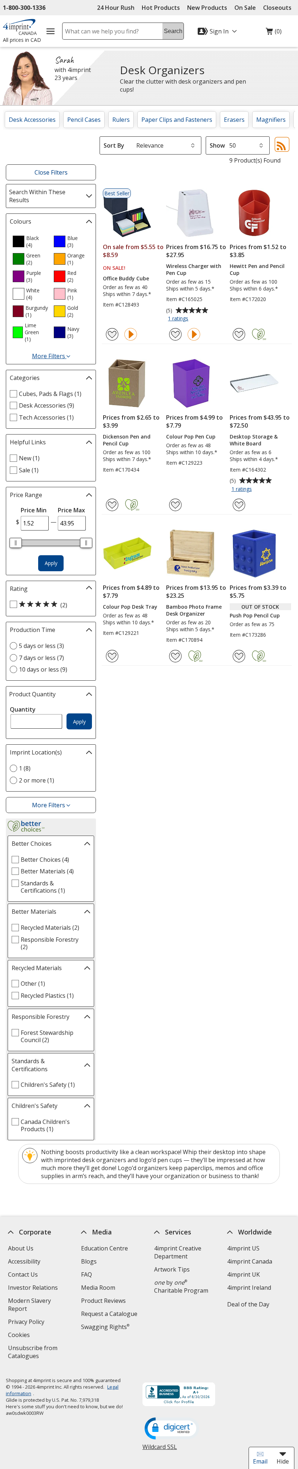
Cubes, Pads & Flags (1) (50, 393)
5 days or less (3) (41, 645)
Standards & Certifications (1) (43, 887)
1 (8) (25, 768)
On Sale (245, 8)
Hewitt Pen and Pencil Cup (257, 269)
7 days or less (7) (41, 657)
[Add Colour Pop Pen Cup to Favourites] (175, 504)
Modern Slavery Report (29, 1305)
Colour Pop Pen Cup (191, 436)
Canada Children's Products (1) (45, 1125)
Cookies (20, 1336)
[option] (30, 241)
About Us (20, 1248)
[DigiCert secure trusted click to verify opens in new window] (171, 1429)
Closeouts (277, 8)
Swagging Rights (105, 1327)
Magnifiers (271, 120)
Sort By (114, 145)
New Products (207, 8)
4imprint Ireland (249, 1288)
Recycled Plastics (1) (47, 995)
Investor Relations (34, 1288)
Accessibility (24, 1261)
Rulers (121, 120)
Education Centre (104, 1248)
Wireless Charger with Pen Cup (193, 269)
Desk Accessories (32, 120)
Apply (51, 563)
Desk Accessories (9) (46, 405)
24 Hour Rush (115, 8)
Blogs (89, 1261)
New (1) (29, 458)
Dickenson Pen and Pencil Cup (126, 440)
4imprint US (243, 1248)
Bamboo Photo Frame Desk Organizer (194, 610)
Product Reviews (103, 1301)
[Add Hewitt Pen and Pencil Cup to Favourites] (238, 334)
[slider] (15, 543)
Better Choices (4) (45, 859)
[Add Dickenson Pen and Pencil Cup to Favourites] (112, 504)
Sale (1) (29, 470)
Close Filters (51, 172)
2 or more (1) (36, 780)
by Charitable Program (181, 1286)
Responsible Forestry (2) (49, 943)
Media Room (98, 1288)
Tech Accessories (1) (46, 417)
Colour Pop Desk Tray (130, 606)
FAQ (86, 1274)
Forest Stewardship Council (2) (47, 1036)
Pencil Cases (84, 120)
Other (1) (33, 983)
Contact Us (23, 1274)
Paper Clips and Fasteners (176, 120)
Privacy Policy (27, 1323)
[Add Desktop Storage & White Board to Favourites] (238, 504)
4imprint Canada (249, 1261)
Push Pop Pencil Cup (255, 615)
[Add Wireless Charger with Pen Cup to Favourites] (175, 334)
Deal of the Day (248, 1304)
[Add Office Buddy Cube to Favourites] (112, 334)
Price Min (34, 510)
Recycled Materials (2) (50, 927)
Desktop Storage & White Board (254, 440)
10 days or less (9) (43, 669)
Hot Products (161, 8)
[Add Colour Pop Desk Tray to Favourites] (112, 656)
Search (173, 31)
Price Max (71, 510)
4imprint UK (243, 1274)
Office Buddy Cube (126, 278)
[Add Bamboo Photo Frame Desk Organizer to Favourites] (175, 656)
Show (217, 145)
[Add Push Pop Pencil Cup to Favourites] (238, 656)
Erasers (234, 120)
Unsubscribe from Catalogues (35, 1353)
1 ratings (179, 319)
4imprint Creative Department (177, 1252)
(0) (274, 33)
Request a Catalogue (109, 1314)
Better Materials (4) (47, 871)
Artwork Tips (172, 1269)
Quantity (23, 709)
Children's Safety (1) (48, 1084)
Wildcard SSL (159, 1449)
